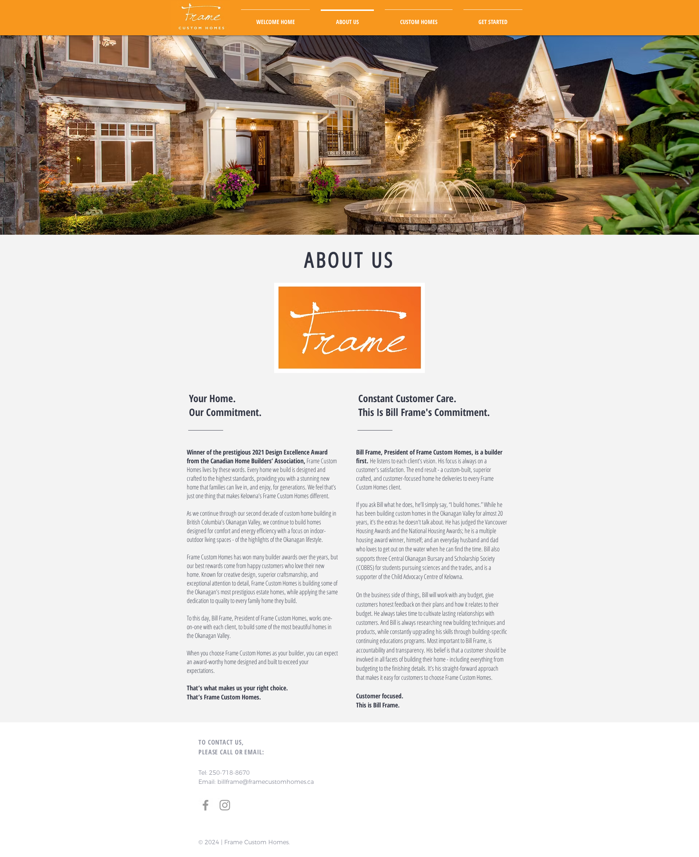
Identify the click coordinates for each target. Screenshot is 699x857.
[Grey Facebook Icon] (205, 805)
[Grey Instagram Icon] (225, 805)
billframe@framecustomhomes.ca (265, 781)
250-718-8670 (229, 772)
